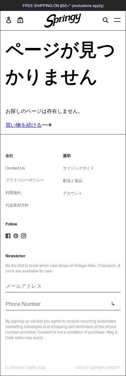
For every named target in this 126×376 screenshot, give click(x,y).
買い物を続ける (23, 124)
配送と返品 (72, 180)
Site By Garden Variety (98, 367)
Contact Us (15, 167)
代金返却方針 (17, 204)
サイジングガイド (78, 167)
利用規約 (13, 192)
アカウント (72, 193)
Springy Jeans (23, 367)
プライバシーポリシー (24, 179)
